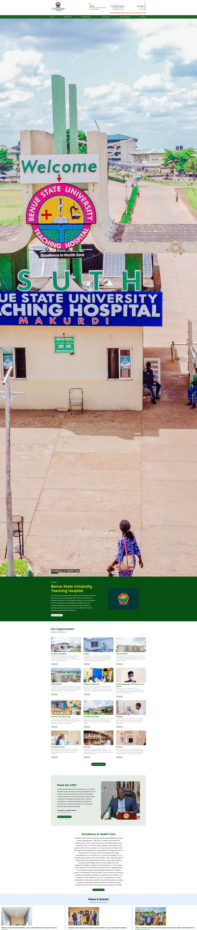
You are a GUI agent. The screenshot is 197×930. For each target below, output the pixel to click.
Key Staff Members (125, 17)
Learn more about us (98, 889)
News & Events (106, 17)
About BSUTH (67, 17)
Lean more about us (57, 615)
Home (52, 17)
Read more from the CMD (64, 817)
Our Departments (86, 17)
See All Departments (99, 764)
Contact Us (143, 17)
